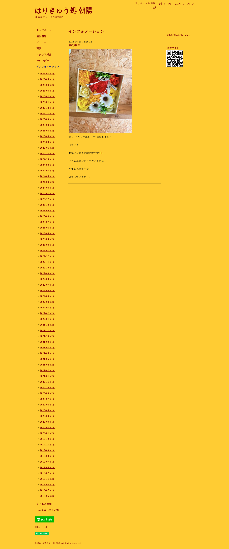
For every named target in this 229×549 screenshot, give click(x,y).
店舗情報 (42, 36)
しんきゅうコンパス (48, 510)
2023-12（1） (47, 199)
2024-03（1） (47, 188)
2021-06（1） (47, 353)
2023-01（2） (47, 250)
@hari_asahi (41, 527)
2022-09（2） (47, 273)
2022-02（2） (47, 313)
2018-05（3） (47, 496)
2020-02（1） (47, 427)
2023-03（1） (47, 245)
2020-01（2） (47, 433)
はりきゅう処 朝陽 (64, 10)
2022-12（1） (47, 256)
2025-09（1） (47, 119)
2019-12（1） (47, 439)
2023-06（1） (47, 227)
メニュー (42, 42)
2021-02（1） (47, 370)
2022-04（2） (47, 302)
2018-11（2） (47, 479)
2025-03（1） (47, 142)
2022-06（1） (47, 290)
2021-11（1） (47, 330)
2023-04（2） (47, 239)
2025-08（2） (47, 125)
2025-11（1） (47, 113)
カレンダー (43, 60)
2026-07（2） (47, 73)
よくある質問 (44, 504)
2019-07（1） (47, 462)
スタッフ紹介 (44, 54)
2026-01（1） (47, 102)
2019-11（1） (47, 444)
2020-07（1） (47, 399)
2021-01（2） (47, 376)
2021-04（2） (47, 364)
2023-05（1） (47, 233)
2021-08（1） (47, 342)
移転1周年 (74, 45)
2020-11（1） (47, 382)
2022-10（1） (47, 267)
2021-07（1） (47, 347)
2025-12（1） (47, 108)
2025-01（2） (47, 148)
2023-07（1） (47, 222)
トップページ (44, 30)
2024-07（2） (47, 170)
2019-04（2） (47, 467)
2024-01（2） (47, 193)
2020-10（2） (47, 387)
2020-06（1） (47, 404)
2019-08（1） (47, 456)
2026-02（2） (47, 96)
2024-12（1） (47, 153)
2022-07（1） (47, 285)
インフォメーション (48, 66)
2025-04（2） (47, 136)
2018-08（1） (47, 484)
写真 (39, 48)
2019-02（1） (47, 473)
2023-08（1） (47, 216)
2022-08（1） (47, 279)
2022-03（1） (47, 307)
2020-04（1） (47, 416)
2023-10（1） (47, 205)
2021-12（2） (47, 325)
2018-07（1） (47, 490)
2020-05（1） (47, 410)
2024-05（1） (47, 176)
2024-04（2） (47, 182)
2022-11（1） (47, 262)
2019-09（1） (47, 450)
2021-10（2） (47, 336)
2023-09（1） (47, 210)
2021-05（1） (47, 359)
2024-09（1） (47, 165)
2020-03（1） (47, 422)
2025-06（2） (47, 130)
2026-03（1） (47, 90)
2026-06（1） (47, 79)
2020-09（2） (47, 393)
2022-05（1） (47, 296)
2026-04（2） (47, 85)
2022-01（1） (47, 319)
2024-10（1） (47, 159)
